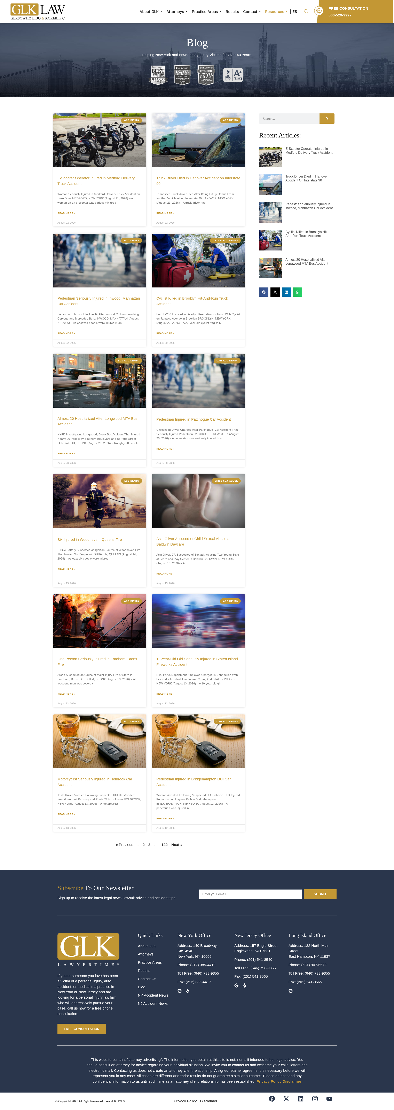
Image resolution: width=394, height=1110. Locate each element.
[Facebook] (274, 1101)
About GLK (149, 11)
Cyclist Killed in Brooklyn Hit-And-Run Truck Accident (192, 301)
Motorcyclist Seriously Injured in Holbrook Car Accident (94, 782)
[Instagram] (317, 1101)
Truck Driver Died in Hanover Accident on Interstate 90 (198, 181)
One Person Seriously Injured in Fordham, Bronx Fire (97, 662)
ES (294, 11)
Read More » (66, 213)
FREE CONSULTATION (348, 8)
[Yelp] (188, 991)
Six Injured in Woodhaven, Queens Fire (89, 540)
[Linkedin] (303, 1101)
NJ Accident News (153, 1004)
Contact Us (147, 979)
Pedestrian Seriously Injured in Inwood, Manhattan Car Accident (98, 301)
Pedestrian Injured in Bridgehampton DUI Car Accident (193, 782)
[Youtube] (332, 1101)
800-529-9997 (340, 15)
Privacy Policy (269, 1081)
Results (232, 11)
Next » (176, 845)
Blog (141, 987)
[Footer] (288, 1101)
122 (164, 844)
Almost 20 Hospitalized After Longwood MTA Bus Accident (97, 421)
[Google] (180, 991)
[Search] (327, 118)
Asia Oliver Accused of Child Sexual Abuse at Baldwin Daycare (193, 541)
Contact (250, 11)
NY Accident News (153, 995)
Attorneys (175, 11)
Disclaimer (292, 1081)
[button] (306, 11)
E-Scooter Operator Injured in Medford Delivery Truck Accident (96, 181)
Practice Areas (205, 11)
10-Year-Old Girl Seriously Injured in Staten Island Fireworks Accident (197, 662)
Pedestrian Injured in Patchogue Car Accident (193, 419)
